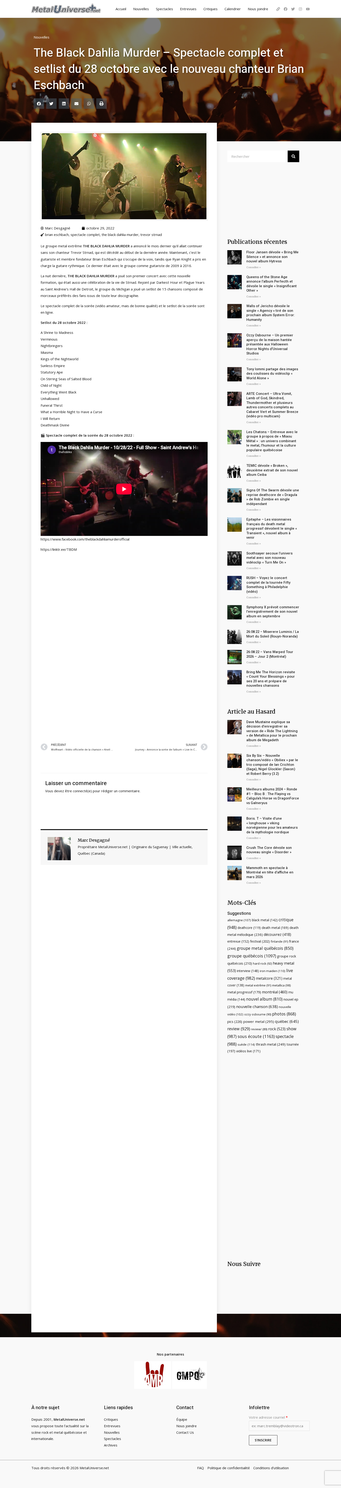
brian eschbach (57, 234)
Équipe (181, 1419)
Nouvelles (141, 8)
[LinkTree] (278, 9)
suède (246, 1044)
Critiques (210, 8)
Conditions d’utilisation (271, 1467)
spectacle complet (85, 234)
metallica (281, 985)
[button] (39, 103)
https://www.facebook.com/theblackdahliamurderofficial (85, 539)
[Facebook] (285, 9)
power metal (258, 1021)
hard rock (262, 963)
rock (277, 1028)
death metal (275, 927)
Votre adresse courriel (268, 1417)
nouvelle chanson (257, 1006)
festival (260, 941)
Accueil (121, 8)
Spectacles (164, 8)
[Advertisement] (124, 682)
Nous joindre (258, 8)
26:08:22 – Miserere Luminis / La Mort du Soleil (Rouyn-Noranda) (272, 634)
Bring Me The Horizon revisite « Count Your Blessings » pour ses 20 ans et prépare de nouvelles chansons (270, 679)
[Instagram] (300, 9)
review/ (259, 1029)
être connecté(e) (78, 791)
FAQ (200, 1467)
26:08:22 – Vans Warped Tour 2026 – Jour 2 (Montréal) (269, 654)
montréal (274, 992)
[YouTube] (308, 9)
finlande (279, 941)
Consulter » (253, 267)
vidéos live (248, 1051)
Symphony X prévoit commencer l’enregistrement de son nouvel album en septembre (272, 612)
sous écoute (256, 1036)
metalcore (269, 978)
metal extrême (258, 985)
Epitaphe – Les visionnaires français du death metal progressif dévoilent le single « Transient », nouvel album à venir (271, 528)
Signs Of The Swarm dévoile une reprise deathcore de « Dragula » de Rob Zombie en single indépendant (272, 497)
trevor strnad (151, 234)
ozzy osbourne (257, 1014)
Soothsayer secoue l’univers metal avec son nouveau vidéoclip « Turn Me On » (269, 558)
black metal (265, 920)
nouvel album (264, 999)
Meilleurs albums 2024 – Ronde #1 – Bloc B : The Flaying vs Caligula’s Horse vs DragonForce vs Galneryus (272, 796)
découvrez (277, 934)
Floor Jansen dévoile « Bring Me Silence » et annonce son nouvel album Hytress (272, 257)
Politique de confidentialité (228, 1467)
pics (234, 1021)
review (238, 1028)
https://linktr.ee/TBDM (59, 549)
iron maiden (272, 971)
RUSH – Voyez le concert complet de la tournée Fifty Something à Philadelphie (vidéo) (268, 584)
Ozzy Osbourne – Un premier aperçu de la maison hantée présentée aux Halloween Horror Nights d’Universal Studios (269, 344)
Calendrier (233, 8)
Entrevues (188, 8)
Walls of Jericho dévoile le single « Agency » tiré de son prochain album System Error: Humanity (270, 312)
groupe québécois (251, 956)
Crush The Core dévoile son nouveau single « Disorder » (269, 850)
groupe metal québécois (265, 948)
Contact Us (185, 1432)
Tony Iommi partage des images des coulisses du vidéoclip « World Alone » (272, 374)
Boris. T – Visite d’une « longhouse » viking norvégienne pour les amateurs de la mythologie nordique (272, 825)
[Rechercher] (293, 156)
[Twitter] (293, 9)
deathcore (249, 927)
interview (248, 971)
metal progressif (244, 992)
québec (287, 1021)
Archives (110, 1445)
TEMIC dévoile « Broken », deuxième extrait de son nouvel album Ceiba (272, 470)
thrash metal (271, 1044)
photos (284, 1014)
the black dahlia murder (120, 234)
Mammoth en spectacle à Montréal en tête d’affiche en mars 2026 (269, 872)
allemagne (239, 920)
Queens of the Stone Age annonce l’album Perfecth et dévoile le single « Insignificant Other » (271, 283)
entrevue (238, 941)
